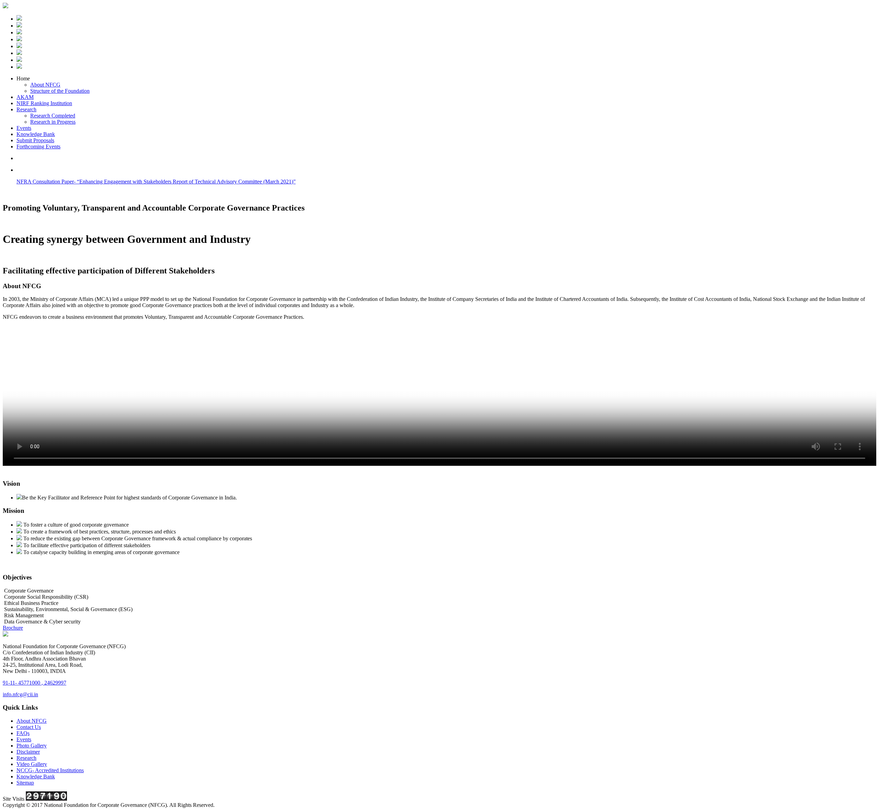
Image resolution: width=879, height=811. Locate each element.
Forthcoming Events (38, 146)
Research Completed (52, 116)
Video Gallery (31, 764)
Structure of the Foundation (60, 91)
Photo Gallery (31, 745)
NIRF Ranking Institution (44, 103)
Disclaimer (28, 752)
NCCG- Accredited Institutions (50, 770)
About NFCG (45, 85)
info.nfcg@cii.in (20, 694)
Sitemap (25, 783)
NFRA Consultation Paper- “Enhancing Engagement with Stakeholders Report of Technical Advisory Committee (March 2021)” (156, 181)
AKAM (25, 97)
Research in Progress (53, 122)
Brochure (13, 628)
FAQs (23, 733)
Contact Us (28, 727)
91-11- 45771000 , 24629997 (34, 683)
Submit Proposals (35, 140)
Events (23, 128)
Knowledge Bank (35, 134)
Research (26, 109)
